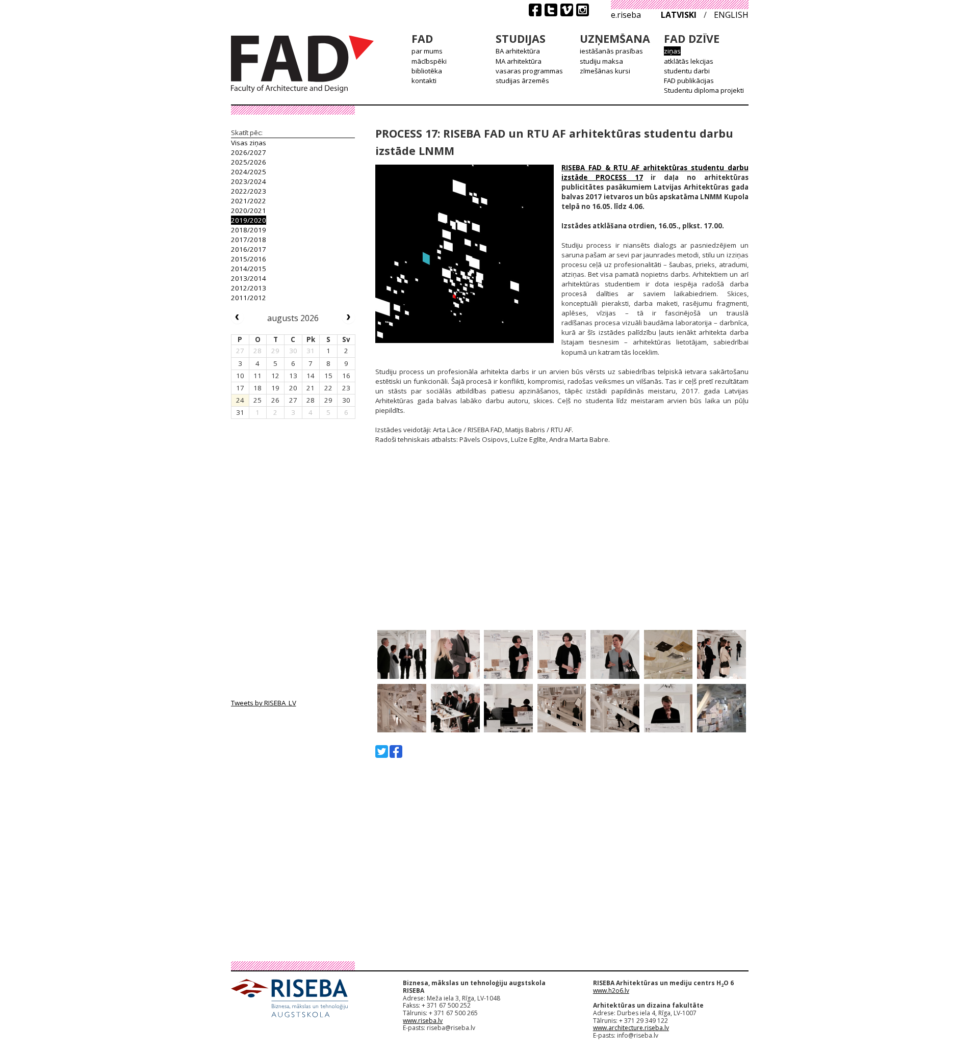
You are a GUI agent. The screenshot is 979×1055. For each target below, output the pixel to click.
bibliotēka (426, 70)
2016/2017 (248, 249)
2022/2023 (248, 191)
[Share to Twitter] (381, 751)
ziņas (672, 51)
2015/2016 (248, 258)
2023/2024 (248, 181)
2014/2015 (248, 268)
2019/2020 (248, 220)
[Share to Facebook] (396, 751)
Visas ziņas (248, 142)
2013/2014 (248, 278)
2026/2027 (248, 152)
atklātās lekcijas (688, 61)
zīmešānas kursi (605, 70)
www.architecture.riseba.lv (631, 1027)
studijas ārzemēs (522, 80)
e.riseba (626, 14)
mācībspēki (429, 61)
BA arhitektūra (518, 51)
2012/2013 (248, 288)
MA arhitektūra (519, 61)
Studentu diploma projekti (704, 90)
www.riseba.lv (423, 1020)
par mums (427, 51)
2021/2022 (248, 200)
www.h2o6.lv (611, 990)
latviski (679, 14)
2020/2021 (248, 210)
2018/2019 (248, 229)
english (731, 14)
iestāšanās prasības (611, 51)
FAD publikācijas (689, 80)
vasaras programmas (529, 70)
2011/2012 (248, 297)
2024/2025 (248, 171)
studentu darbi (687, 70)
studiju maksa (601, 61)
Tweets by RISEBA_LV (263, 702)
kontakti (423, 80)
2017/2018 (248, 239)
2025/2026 (248, 162)
